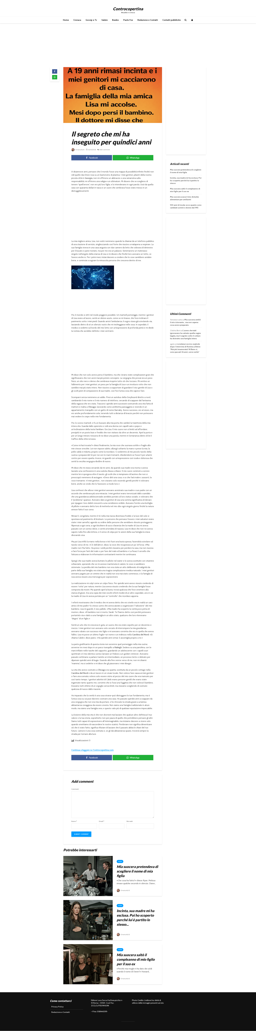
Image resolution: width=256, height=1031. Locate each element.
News (120, 861)
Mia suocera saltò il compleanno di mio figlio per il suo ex (136, 959)
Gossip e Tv (91, 20)
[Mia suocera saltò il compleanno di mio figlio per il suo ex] (88, 964)
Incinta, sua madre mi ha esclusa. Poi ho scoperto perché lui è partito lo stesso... (135, 917)
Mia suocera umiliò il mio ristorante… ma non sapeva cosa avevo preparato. (185, 322)
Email (101, 821)
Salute (104, 20)
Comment (75, 789)
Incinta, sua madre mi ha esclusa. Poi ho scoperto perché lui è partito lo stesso (185, 180)
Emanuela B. (80, 150)
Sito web (129, 821)
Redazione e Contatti (147, 20)
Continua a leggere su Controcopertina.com (92, 750)
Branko (115, 20)
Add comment (104, 150)
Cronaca (77, 20)
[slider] (87, 287)
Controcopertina (128, 8)
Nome (74, 821)
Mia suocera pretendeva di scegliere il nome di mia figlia (137, 871)
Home (66, 20)
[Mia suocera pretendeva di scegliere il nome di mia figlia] (88, 876)
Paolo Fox (128, 20)
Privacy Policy (57, 1006)
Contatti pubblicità (171, 20)
